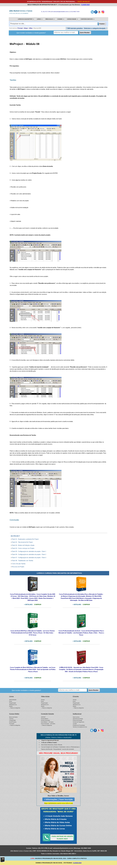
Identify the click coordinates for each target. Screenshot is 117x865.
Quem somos (76, 717)
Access (43, 699)
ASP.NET (43, 717)
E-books (76, 696)
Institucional (77, 714)
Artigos (26, 28)
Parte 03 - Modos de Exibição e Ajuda (23, 545)
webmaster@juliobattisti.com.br (61, 11)
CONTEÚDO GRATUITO (87, 19)
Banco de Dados (13, 717)
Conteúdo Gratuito (47, 714)
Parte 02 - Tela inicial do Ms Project (22, 542)
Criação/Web (12, 720)
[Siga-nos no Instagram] (102, 13)
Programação (12, 703)
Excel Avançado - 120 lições (48, 723)
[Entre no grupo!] (58, 825)
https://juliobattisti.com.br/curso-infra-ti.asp (58, 803)
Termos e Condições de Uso (80, 727)
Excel (10, 701)
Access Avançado (45, 720)
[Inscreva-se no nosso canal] (99, 13)
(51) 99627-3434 (75, 11)
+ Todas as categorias (14, 708)
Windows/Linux (13, 704)
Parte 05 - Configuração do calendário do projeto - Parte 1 (29, 551)
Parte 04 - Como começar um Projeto (23, 548)
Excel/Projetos (12, 722)
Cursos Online (14, 714)
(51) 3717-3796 (46, 11)
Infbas (30, 28)
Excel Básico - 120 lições (47, 722)
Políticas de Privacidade (79, 725)
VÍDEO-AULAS (49, 19)
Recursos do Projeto (18, 566)
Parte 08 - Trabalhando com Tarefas (22, 560)
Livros (11, 696)
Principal (20, 28)
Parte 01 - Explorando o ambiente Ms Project (25, 539)
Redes (11, 706)
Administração (12, 699)
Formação (11, 723)
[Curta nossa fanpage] (95, 13)
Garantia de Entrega (78, 718)
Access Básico (44, 718)
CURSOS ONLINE (71, 19)
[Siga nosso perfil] (92, 13)
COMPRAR (37, 604)
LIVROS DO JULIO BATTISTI (25, 19)
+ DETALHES (28, 604)
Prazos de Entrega (77, 720)
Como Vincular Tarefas (19, 563)
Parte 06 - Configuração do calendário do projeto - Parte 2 (29, 554)
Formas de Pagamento (78, 722)
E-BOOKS (60, 19)
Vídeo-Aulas (45, 696)
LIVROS (39, 19)
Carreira (11, 718)
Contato (75, 723)
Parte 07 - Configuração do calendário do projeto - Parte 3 (29, 557)
